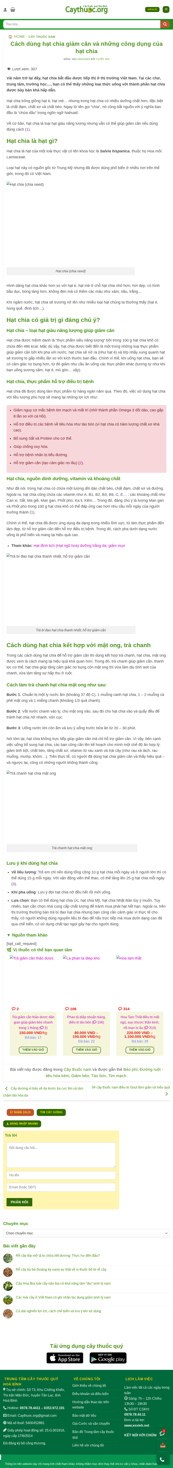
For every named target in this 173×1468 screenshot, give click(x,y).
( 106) (98, 1022)
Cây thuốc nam (41, 36)
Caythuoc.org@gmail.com (37, 1415)
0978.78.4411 (30, 1408)
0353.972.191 (54, 1408)
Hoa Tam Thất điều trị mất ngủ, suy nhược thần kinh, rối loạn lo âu (139, 1022)
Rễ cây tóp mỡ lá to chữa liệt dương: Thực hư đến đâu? (58, 1255)
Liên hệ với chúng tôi (88, 1445)
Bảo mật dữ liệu (84, 1415)
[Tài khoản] (5, 9)
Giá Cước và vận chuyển (91, 1423)
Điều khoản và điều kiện (90, 1394)
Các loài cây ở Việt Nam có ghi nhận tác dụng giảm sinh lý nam (63, 1297)
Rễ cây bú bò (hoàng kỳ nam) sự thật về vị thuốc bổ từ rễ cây (61, 1269)
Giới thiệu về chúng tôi (89, 1385)
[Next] (164, 1008)
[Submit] (165, 24)
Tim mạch (117, 1076)
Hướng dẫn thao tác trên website (90, 1404)
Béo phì (130, 1069)
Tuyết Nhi (102, 59)
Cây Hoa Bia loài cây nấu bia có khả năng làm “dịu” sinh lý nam (63, 1283)
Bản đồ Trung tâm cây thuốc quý (93, 1434)
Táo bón (98, 1076)
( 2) (43, 1028)
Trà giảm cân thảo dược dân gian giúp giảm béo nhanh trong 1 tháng (33, 1022)
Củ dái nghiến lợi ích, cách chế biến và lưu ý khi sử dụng (58, 1311)
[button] (12, 9)
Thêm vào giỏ (33, 1049)
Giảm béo (80, 1076)
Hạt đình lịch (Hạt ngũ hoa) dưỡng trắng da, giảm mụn (79, 546)
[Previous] (9, 1008)
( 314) (150, 1028)
